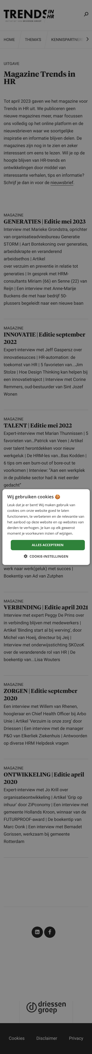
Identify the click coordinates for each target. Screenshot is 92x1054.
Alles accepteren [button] (48, 545)
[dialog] (46, 527)
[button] (46, 556)
